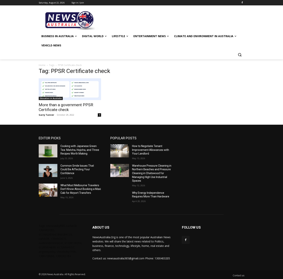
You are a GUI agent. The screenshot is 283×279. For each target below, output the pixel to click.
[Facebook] (242, 3)
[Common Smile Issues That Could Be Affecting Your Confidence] (48, 170)
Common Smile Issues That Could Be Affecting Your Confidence (77, 169)
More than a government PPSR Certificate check (66, 107)
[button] (239, 54)
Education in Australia (51, 98)
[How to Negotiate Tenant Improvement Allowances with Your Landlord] (119, 150)
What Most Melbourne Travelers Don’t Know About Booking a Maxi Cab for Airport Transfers (80, 189)
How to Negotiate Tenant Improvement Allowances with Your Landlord (150, 150)
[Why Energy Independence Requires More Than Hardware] (119, 197)
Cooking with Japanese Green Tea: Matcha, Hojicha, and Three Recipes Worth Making (79, 150)
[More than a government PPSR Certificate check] (70, 89)
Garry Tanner (46, 114)
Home (42, 65)
